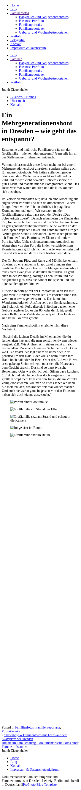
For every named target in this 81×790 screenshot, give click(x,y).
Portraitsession (11, 731)
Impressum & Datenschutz (28, 48)
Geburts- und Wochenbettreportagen (43, 32)
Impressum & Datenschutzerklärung (34, 769)
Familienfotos (19, 13)
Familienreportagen (32, 28)
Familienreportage (47, 727)
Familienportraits (30, 24)
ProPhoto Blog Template (40, 784)
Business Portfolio (31, 21)
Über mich (17, 101)
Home (14, 5)
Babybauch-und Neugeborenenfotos (43, 17)
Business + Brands (23, 97)
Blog (13, 9)
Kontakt (15, 44)
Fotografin (17, 40)
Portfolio (16, 36)
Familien (16, 59)
